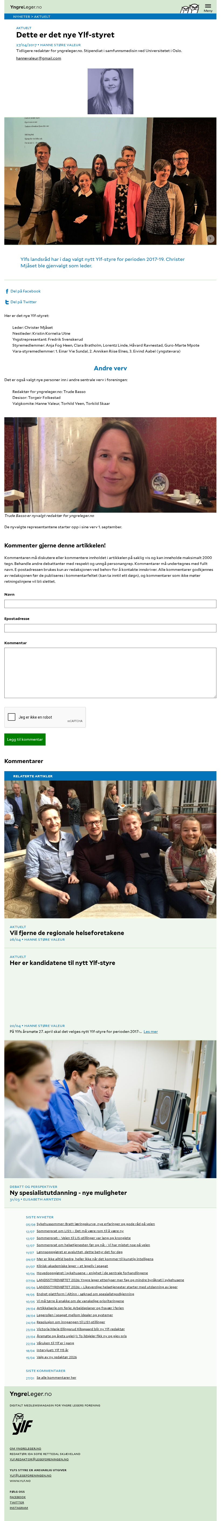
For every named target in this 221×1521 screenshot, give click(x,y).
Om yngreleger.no (25, 1448)
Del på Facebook (25, 291)
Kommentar (15, 643)
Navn (9, 594)
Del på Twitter (23, 302)
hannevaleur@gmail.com (38, 58)
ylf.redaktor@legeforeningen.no (39, 1459)
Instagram (19, 1507)
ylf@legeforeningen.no (30, 1475)
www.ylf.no (20, 1480)
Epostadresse (16, 618)
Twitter (17, 1502)
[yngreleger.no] (92, 7)
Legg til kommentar (25, 739)
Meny (208, 11)
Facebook (18, 1496)
